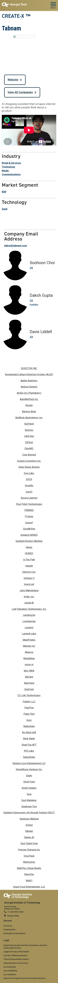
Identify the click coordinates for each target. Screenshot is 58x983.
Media (5, 170)
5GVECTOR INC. (29, 368)
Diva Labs (29, 473)
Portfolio (34, 304)
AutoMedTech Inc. (29, 399)
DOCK (29, 479)
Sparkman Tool (29, 806)
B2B (4, 191)
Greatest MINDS (29, 535)
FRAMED (29, 510)
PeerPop (29, 707)
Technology (8, 166)
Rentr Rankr (29, 738)
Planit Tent (29, 714)
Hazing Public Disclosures (16, 963)
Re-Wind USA (29, 732)
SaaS (4, 209)
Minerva (29, 652)
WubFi (29, 880)
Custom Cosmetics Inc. (29, 461)
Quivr (29, 720)
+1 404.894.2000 (15, 912)
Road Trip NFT (29, 744)
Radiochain (29, 726)
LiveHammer (29, 621)
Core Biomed (29, 454)
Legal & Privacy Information (16, 951)
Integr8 (29, 565)
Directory (8, 926)
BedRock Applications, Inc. (29, 417)
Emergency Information (15, 933)
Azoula (29, 405)
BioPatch (29, 423)
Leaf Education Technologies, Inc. (29, 609)
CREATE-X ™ (16, 16)
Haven (29, 547)
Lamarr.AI (29, 602)
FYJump (29, 516)
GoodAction (29, 528)
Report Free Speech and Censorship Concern (25, 978)
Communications (11, 174)
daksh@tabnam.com (15, 245)
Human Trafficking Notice (15, 955)
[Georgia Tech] (18, 895)
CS (31, 267)
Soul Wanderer (29, 800)
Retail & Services (11, 163)
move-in (29, 664)
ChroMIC (29, 448)
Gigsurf (29, 522)
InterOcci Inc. (29, 572)
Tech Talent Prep (29, 843)
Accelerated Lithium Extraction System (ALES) (29, 374)
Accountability (10, 970)
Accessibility (10, 967)
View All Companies (20, 92)
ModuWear (29, 658)
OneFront (29, 689)
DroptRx (29, 485)
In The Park (29, 559)
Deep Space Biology (29, 467)
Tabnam (29, 831)
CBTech (29, 442)
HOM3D (29, 553)
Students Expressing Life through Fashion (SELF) (29, 812)
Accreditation (10, 974)
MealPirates (29, 639)
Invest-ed (29, 584)
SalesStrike (29, 757)
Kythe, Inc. (29, 596)
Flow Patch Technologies (29, 504)
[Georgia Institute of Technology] (14, 4)
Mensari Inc (29, 646)
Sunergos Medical (29, 818)
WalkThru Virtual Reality (29, 868)
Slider (29, 775)
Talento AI (29, 837)
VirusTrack (29, 856)
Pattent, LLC (29, 701)
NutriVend (29, 683)
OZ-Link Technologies (29, 695)
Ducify (29, 491)
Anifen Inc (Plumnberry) (29, 393)
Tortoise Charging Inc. (29, 849)
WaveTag (29, 874)
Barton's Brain (29, 411)
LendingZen (29, 615)
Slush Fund (29, 781)
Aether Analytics (29, 380)
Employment (9, 929)
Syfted (29, 825)
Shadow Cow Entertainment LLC (29, 763)
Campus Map (13, 915)
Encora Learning (29, 497)
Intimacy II (29, 578)
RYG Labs (29, 750)
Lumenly (29, 627)
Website (13, 79)
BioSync (29, 430)
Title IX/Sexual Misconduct (16, 959)
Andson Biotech (29, 386)
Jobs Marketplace (29, 590)
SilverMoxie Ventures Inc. (29, 769)
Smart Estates (29, 788)
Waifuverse (29, 862)
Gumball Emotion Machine (29, 541)
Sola (29, 794)
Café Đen (29, 436)
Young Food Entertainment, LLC (29, 886)
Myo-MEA (29, 670)
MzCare (29, 676)
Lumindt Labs (29, 633)
